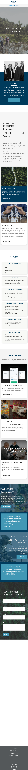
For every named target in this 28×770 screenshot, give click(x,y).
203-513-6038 (15, 750)
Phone (4, 614)
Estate (14, 769)
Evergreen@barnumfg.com (14, 757)
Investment (14, 767)
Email (4, 606)
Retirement (14, 766)
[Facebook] (14, 761)
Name (4, 597)
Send (5, 634)
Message (5, 622)
